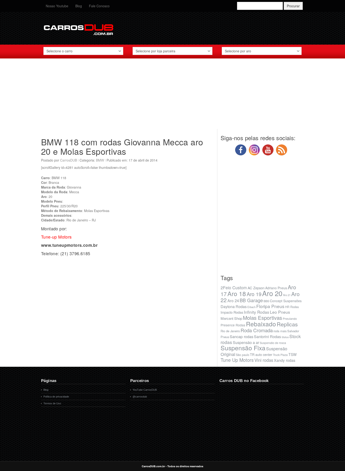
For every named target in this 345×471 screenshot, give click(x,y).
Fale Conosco (99, 6)
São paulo (242, 355)
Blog (78, 6)
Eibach (251, 307)
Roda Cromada (257, 330)
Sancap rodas (241, 336)
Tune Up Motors (237, 359)
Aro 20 (272, 293)
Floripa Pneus (270, 306)
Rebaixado (261, 323)
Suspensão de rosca (273, 343)
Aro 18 (236, 293)
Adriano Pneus (276, 288)
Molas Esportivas (262, 317)
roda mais (280, 331)
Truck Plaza (280, 355)
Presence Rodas (233, 325)
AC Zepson (256, 287)
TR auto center (261, 354)
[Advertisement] (172, 96)
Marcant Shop (231, 318)
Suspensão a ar (246, 342)
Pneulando (290, 318)
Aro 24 (233, 300)
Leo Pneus (280, 312)
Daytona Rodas (234, 306)
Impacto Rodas (232, 312)
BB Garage (251, 300)
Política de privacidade (56, 396)
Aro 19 (254, 293)
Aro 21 (287, 295)
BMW (100, 160)
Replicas (287, 324)
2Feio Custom (234, 287)
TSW (292, 354)
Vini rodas (263, 360)
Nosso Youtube (57, 6)
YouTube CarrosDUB (145, 389)
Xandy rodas (284, 360)
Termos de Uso (52, 403)
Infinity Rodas (256, 312)
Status (285, 337)
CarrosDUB (68, 160)
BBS (266, 301)
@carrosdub (140, 396)
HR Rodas (292, 307)
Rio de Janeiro (230, 331)
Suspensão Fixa (243, 347)
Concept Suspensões (286, 300)
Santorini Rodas (267, 336)
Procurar (293, 6)
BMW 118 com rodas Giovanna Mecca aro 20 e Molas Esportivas (122, 146)
